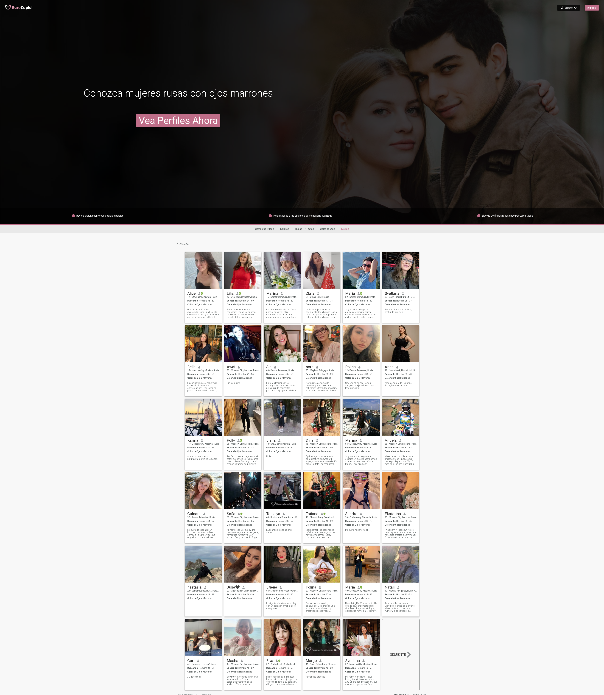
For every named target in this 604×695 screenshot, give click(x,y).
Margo (311, 661)
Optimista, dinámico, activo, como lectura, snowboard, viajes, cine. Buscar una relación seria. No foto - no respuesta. (321, 460)
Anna (389, 367)
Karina (192, 440)
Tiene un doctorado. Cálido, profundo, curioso (398, 310)
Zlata (310, 293)
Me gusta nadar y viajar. (356, 530)
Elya (269, 661)
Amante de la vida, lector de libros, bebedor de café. (398, 384)
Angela (391, 440)
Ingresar (591, 7)
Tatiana (312, 514)
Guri (190, 661)
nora (309, 367)
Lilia (230, 293)
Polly (231, 440)
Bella (191, 367)
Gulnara (194, 514)
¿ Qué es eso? (194, 676)
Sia (268, 367)
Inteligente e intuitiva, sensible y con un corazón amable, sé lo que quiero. (281, 606)
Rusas (298, 228)
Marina (272, 293)
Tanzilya (273, 514)
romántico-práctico (315, 676)
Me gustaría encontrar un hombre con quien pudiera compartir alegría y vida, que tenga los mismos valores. (201, 534)
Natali (390, 587)
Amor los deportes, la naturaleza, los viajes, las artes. (202, 457)
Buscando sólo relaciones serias (279, 531)
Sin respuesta (233, 383)
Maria (350, 293)
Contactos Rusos (264, 228)
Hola (268, 456)
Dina (309, 440)
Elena (271, 440)
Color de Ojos (327, 228)
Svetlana (392, 293)
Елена (271, 587)
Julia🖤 (233, 587)
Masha (232, 661)
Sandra (351, 514)
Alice (191, 293)
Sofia (231, 514)
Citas (311, 228)
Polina (350, 367)
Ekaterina (393, 514)
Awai (231, 367)
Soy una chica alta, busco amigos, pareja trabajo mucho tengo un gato (360, 385)
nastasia (194, 587)
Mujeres (284, 228)
